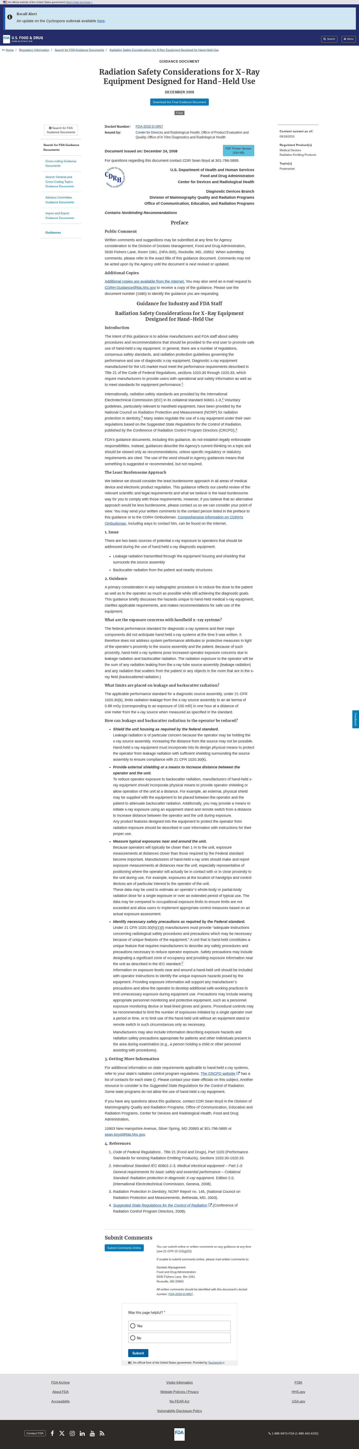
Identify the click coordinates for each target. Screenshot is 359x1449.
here (101, 21)
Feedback (355, 719)
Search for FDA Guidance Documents (79, 50)
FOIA (298, 1382)
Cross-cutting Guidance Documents (60, 163)
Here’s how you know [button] (78, 2)
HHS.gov (298, 1392)
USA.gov (298, 1401)
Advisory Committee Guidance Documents (59, 200)
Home (10, 50)
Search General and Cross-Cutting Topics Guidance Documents (59, 181)
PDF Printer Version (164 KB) (239, 150)
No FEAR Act (179, 1401)
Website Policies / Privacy (179, 1392)
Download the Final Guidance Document (179, 102)
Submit (138, 1352)
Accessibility (60, 1401)
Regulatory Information (34, 50)
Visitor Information (179, 1382)
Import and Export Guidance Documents (59, 216)
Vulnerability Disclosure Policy (179, 1411)
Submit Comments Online (124, 1247)
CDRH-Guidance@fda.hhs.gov (130, 288)
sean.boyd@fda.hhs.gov (125, 1135)
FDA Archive (60, 1382)
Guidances (53, 232)
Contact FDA (35, 1433)
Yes (139, 1325)
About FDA (60, 1392)
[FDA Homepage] (23, 39)
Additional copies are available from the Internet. (145, 281)
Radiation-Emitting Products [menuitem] (298, 154)
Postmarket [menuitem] (287, 168)
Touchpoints (215, 1362)
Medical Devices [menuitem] (290, 150)
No (139, 1337)
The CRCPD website (218, 1074)
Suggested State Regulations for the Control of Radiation (160, 1205)
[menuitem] (298, 135)
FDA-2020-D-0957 (149, 126)
